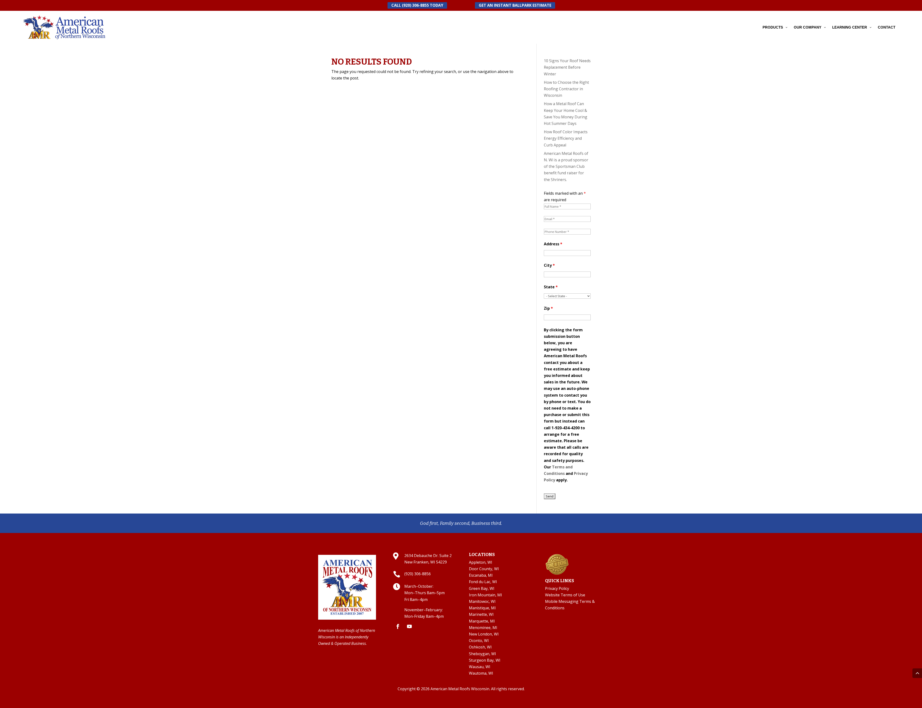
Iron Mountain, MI (485, 595)
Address (553, 244)
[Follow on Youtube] (409, 626)
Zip (548, 308)
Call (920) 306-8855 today (417, 5)
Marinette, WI (481, 614)
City (549, 265)
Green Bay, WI (481, 588)
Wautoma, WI (481, 673)
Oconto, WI (479, 640)
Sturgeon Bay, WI (484, 660)
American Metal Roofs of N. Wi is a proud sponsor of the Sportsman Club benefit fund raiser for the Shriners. (566, 166)
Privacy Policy (557, 588)
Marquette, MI (482, 621)
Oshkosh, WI (480, 647)
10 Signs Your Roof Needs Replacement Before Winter (567, 67)
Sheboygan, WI (482, 653)
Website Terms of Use (565, 595)
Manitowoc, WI (482, 601)
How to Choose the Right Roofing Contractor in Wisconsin (566, 89)
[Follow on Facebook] (398, 626)
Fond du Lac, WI (483, 581)
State (551, 287)
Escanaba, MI (481, 575)
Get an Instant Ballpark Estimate (515, 5)
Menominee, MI (483, 627)
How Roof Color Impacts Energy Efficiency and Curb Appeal (566, 138)
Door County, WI (484, 568)
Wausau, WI (479, 666)
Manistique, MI (482, 608)
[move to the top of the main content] (917, 673)
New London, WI (484, 634)
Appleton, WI (480, 562)
